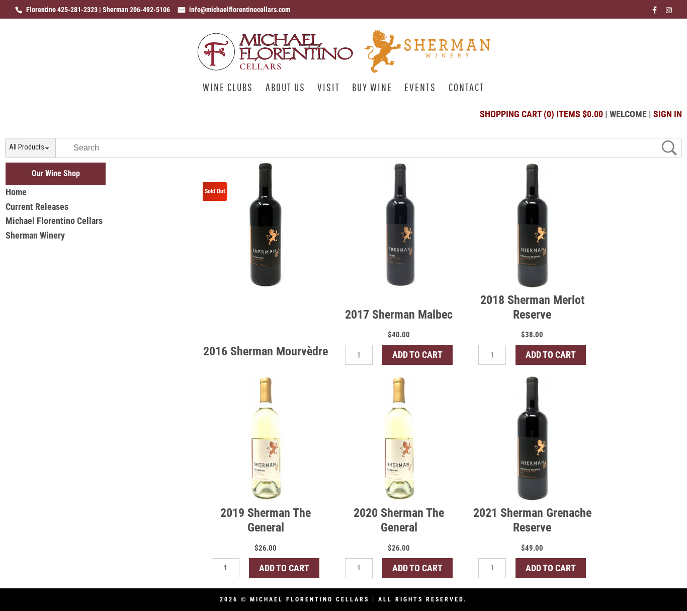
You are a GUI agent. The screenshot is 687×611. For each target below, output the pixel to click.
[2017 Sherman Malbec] (399, 225)
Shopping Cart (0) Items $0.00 (541, 114)
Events (420, 88)
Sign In (667, 114)
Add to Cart (417, 354)
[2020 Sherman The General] (399, 438)
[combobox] (30, 148)
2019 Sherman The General (265, 520)
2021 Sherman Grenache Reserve (532, 520)
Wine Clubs (228, 88)
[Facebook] (654, 12)
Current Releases (37, 206)
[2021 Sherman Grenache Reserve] (532, 438)
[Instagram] (669, 12)
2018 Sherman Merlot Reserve (532, 307)
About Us (285, 88)
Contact (466, 88)
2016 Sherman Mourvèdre (265, 351)
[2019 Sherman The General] (265, 438)
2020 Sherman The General (399, 520)
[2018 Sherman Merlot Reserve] (532, 225)
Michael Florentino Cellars (54, 220)
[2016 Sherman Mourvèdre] (265, 225)
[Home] (343, 69)
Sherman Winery (35, 235)
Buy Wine (372, 88)
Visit (328, 88)
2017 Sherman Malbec (399, 315)
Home (16, 192)
